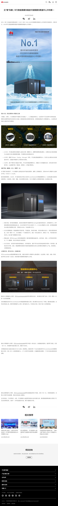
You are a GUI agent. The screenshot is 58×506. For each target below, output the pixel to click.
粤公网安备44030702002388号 (32, 501)
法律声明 (8, 503)
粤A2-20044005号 (21, 501)
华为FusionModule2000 (21, 296)
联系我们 (3, 503)
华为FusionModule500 (19, 393)
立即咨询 (29, 457)
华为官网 (3, 492)
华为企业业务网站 (10, 492)
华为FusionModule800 (19, 343)
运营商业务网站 (19, 492)
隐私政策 (13, 503)
